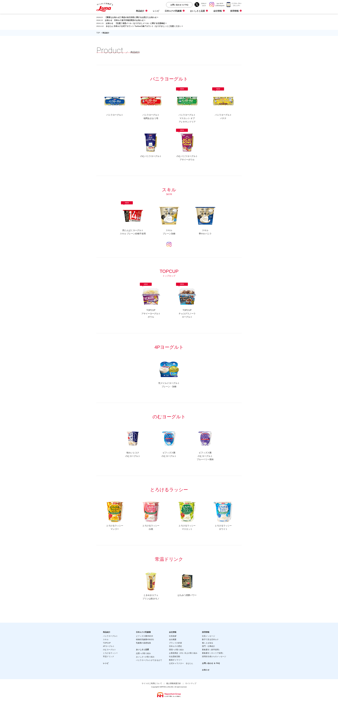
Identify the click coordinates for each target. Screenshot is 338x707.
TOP (98, 33)
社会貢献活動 (174, 656)
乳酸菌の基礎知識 (143, 643)
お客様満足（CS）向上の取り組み (183, 653)
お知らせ (205, 670)
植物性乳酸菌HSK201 (145, 639)
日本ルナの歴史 (175, 646)
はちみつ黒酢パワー (187, 595)
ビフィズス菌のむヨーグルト (169, 454)
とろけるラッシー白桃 (150, 527)
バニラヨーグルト (114, 115)
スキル (106, 639)
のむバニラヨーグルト (150, 156)
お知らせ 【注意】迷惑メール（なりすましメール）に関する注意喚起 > (131, 23)
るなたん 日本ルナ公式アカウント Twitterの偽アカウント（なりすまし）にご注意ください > (139, 26)
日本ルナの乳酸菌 (173, 11)
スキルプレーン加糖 (169, 232)
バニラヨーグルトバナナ (223, 104)
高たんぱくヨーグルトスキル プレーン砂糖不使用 (133, 219)
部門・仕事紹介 (208, 646)
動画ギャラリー (175, 660)
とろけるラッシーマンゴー (114, 527)
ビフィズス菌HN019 (144, 636)
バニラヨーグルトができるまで (149, 660)
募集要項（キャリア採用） (213, 653)
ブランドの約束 (175, 643)
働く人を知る (207, 643)
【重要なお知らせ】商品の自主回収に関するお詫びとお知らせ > (127, 17)
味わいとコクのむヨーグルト (132, 454)
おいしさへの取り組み (145, 657)
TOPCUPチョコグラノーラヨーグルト (187, 301)
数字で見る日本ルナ (210, 639)
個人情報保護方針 (173, 683)
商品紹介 (140, 11)
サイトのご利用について (152, 683)
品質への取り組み (143, 653)
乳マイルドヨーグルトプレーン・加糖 (169, 385)
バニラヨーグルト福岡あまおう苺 (150, 116)
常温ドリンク (108, 656)
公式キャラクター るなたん (181, 663)
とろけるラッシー (110, 653)
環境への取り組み (176, 650)
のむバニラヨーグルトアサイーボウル (187, 146)
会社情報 (217, 11)
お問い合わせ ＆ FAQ (211, 663)
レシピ (156, 11)
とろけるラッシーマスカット (187, 527)
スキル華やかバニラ (205, 232)
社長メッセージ (208, 636)
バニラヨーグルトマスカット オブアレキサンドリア (187, 106)
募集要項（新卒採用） (211, 650)
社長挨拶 (172, 636)
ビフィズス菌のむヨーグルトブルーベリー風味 (205, 456)
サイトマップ (190, 683)
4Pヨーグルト (108, 646)
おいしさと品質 (197, 11)
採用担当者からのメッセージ (214, 656)
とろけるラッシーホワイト (223, 527)
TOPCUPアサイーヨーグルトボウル (150, 301)
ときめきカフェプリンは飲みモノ (150, 597)
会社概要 (172, 639)
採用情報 (234, 11)
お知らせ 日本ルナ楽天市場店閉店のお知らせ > (120, 20)
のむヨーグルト (109, 650)
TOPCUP (107, 643)
